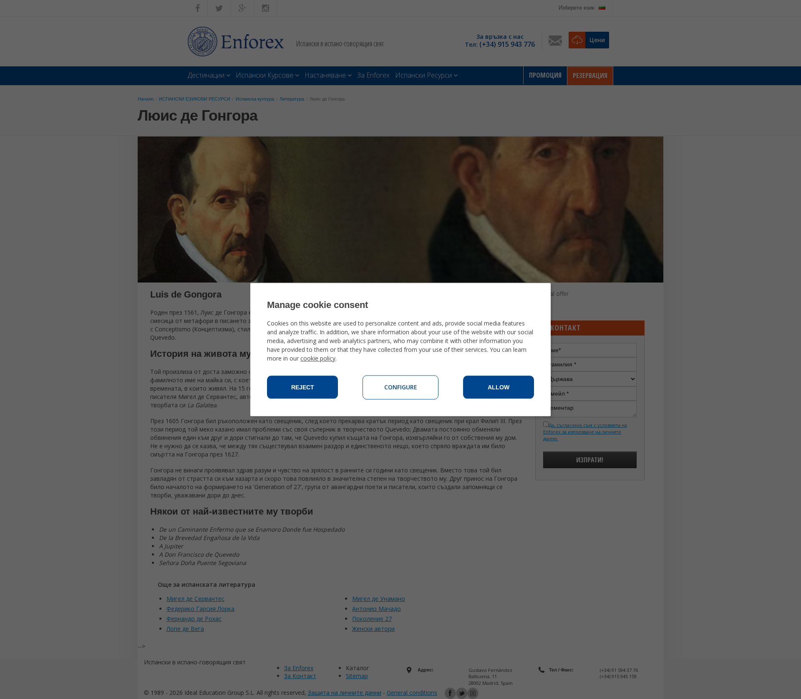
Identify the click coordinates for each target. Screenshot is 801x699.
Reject (302, 387)
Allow (498, 387)
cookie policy (317, 358)
